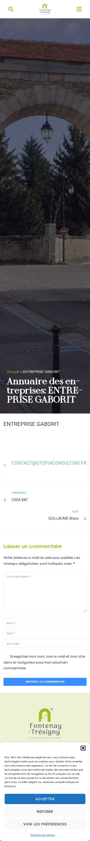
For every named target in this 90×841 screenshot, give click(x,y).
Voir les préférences (45, 824)
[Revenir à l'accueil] (45, 723)
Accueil (13, 371)
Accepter (45, 799)
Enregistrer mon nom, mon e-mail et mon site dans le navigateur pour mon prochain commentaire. (44, 662)
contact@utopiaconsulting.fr (49, 463)
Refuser (45, 812)
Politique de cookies (42, 834)
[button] (83, 748)
